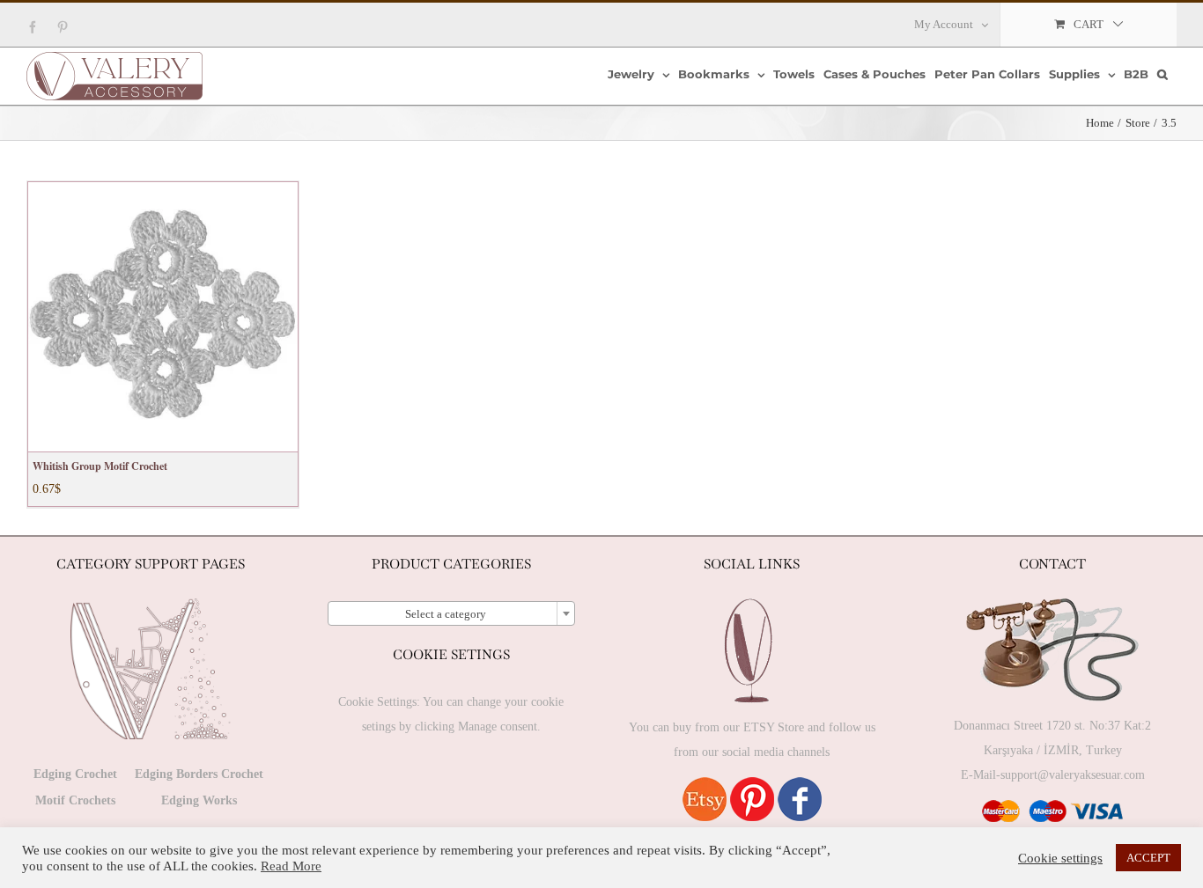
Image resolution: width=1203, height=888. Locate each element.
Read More (291, 866)
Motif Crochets (75, 800)
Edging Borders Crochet (199, 774)
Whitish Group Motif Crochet (100, 466)
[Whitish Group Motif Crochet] (163, 316)
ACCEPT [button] (1148, 857)
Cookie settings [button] (1060, 858)
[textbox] (451, 614)
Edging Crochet (75, 774)
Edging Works (199, 800)
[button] (1162, 74)
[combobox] (452, 613)
